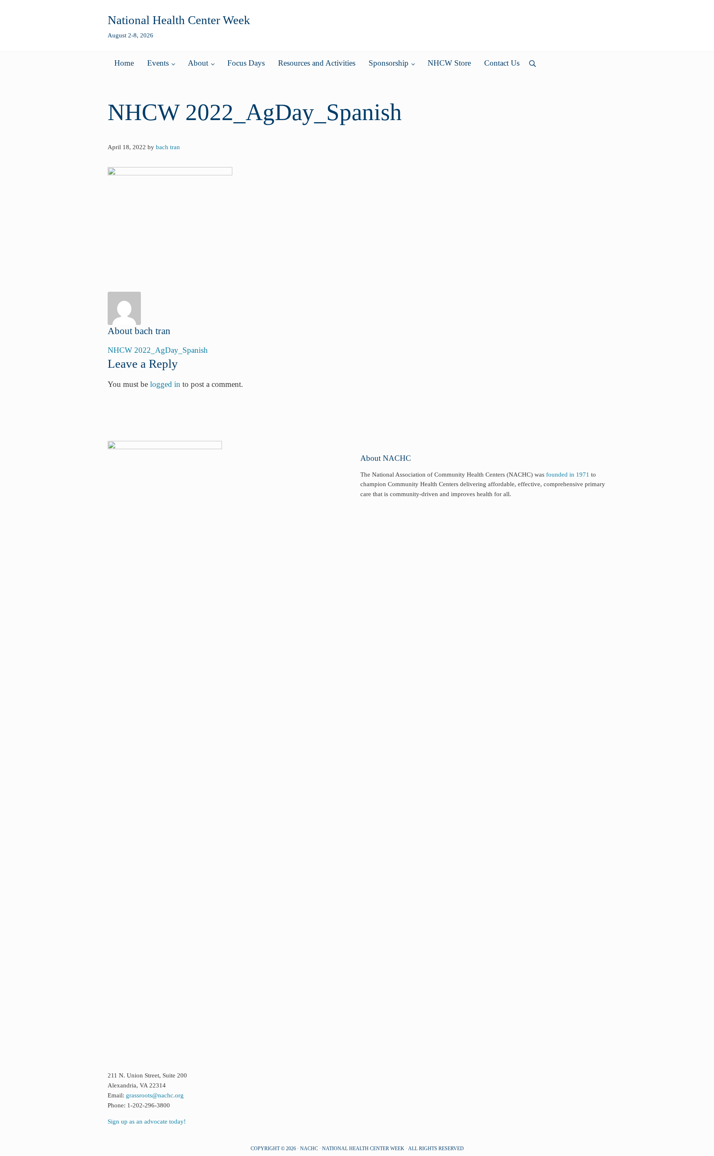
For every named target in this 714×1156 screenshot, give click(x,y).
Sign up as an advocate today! (147, 1121)
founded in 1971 (567, 474)
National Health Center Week (179, 20)
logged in (165, 384)
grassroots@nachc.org (155, 1095)
